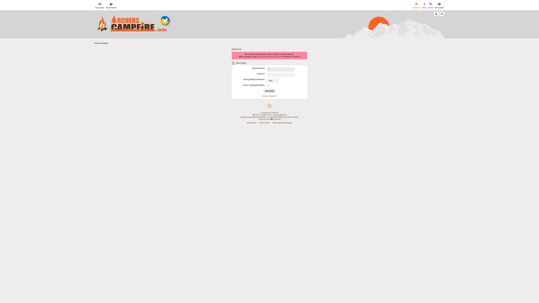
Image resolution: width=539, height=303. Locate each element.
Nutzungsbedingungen (282, 122)
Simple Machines (280, 115)
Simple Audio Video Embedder (253, 117)
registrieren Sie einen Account (269, 56)
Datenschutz (264, 122)
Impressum (251, 122)
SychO (278, 119)
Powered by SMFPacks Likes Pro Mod (283, 117)
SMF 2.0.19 (256, 115)
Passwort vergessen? (269, 96)
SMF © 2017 (267, 115)
